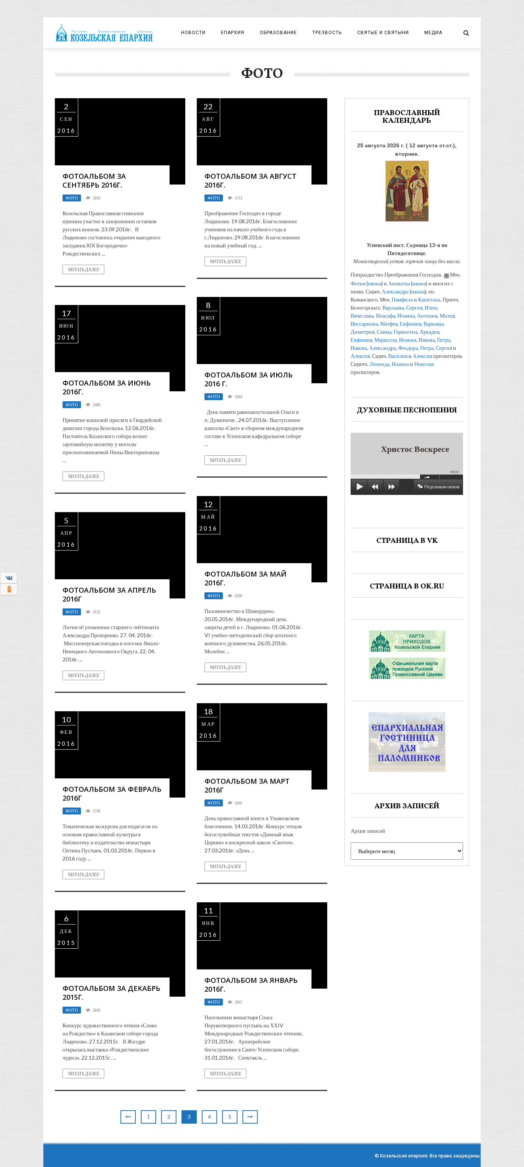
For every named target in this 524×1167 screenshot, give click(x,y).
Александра (395, 291)
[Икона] (407, 189)
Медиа (433, 32)
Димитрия (362, 331)
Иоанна (406, 315)
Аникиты (399, 283)
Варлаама (393, 307)
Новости (193, 32)
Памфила (402, 299)
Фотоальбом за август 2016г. (250, 180)
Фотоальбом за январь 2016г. (251, 985)
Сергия (414, 307)
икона (374, 283)
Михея (447, 315)
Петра (443, 339)
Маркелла (385, 339)
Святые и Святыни (383, 32)
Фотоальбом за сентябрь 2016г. (94, 180)
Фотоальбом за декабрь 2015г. (111, 993)
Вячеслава (362, 315)
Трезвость (327, 32)
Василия (397, 356)
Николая (423, 364)
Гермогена (405, 331)
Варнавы (433, 323)
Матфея (388, 323)
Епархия (232, 32)
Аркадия (429, 331)
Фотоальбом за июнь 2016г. (107, 387)
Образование (278, 32)
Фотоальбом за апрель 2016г (109, 594)
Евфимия (410, 323)
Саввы (384, 331)
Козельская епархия (403, 1155)
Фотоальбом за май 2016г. (245, 578)
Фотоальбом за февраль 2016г (112, 794)
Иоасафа (385, 315)
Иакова (427, 339)
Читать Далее (83, 269)
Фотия (358, 283)
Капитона (429, 299)
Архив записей (368, 830)
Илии (431, 307)
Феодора (408, 347)
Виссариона (364, 323)
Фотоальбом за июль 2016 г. (248, 379)
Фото (72, 198)
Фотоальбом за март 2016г (247, 785)
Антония (427, 315)
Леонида (379, 364)
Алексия (360, 356)
